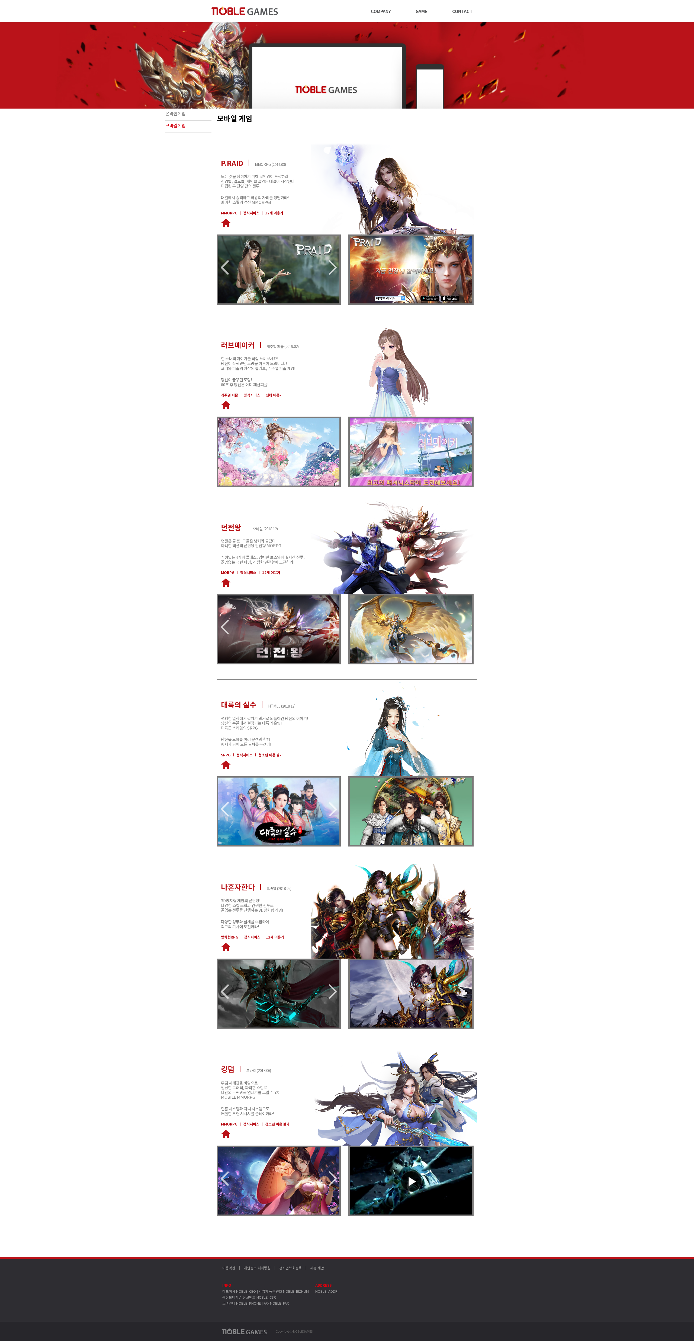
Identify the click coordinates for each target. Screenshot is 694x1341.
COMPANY (381, 11)
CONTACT (462, 11)
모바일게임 (175, 125)
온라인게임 (175, 113)
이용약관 (228, 1268)
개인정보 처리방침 (257, 1268)
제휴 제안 (317, 1268)
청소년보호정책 (290, 1268)
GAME (422, 11)
